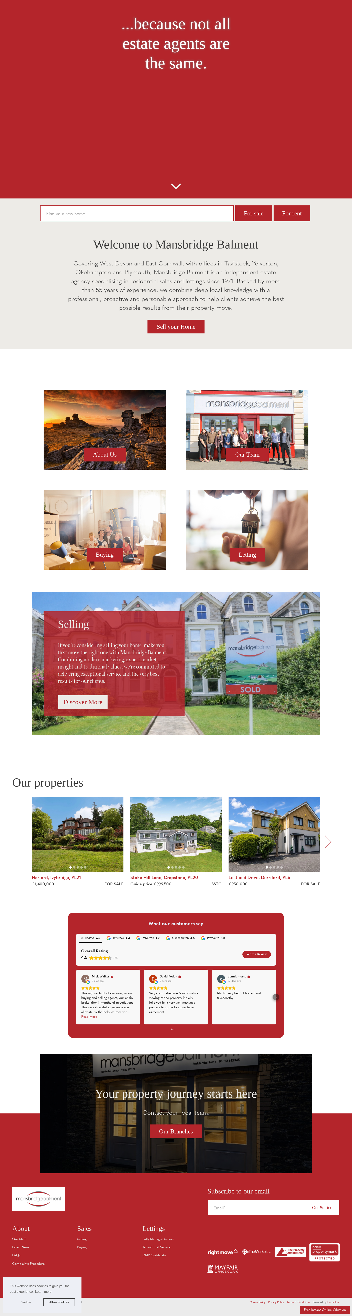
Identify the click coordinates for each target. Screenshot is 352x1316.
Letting (247, 554)
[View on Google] (85, 979)
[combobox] (137, 213)
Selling (82, 1239)
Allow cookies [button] (59, 1302)
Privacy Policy (276, 1302)
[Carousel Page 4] (81, 867)
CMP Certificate (154, 1255)
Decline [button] (26, 1302)
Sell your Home (176, 326)
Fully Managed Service (158, 1239)
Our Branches (176, 1131)
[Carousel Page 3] (78, 867)
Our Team (247, 454)
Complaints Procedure (28, 1264)
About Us (105, 454)
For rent (292, 213)
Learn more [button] (43, 1291)
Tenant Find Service (156, 1247)
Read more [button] (89, 1016)
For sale (253, 213)
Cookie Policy (257, 1302)
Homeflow (333, 1302)
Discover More (82, 702)
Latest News (20, 1247)
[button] (76, 997)
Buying (105, 554)
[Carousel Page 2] (74, 867)
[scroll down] (176, 188)
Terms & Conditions (298, 1302)
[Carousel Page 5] (85, 867)
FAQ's (16, 1255)
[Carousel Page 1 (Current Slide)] (70, 867)
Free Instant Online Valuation (325, 1310)
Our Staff (19, 1239)
